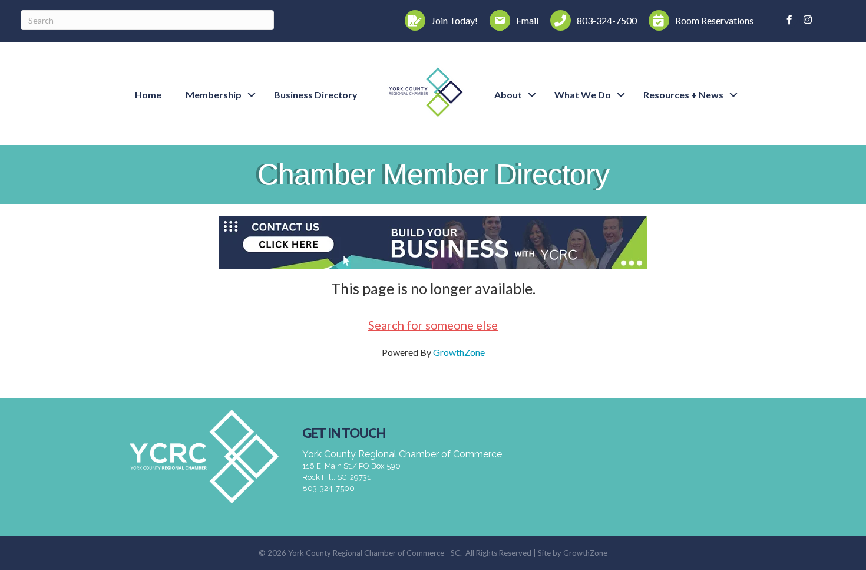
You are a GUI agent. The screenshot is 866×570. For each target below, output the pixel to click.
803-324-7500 (328, 488)
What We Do (582, 94)
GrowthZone (459, 352)
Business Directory (316, 94)
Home (148, 94)
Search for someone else (433, 325)
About (508, 94)
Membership (214, 94)
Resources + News (683, 94)
